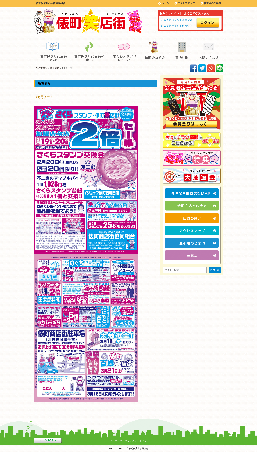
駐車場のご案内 (212, 3)
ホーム (165, 3)
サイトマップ (114, 441)
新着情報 (54, 68)
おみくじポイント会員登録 (176, 20)
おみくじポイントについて (176, 25)
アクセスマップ (186, 3)
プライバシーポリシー (136, 441)
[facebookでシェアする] (193, 68)
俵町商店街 (41, 68)
